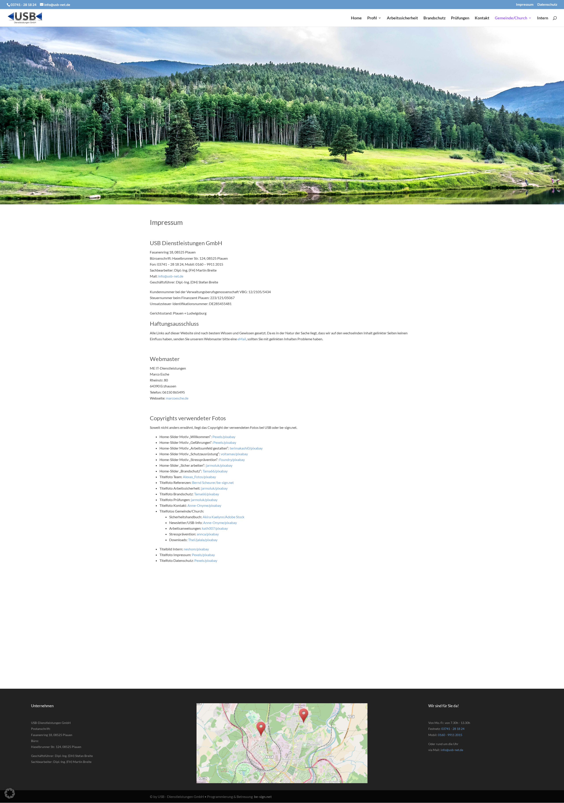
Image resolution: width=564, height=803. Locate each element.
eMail (241, 339)
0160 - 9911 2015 (450, 735)
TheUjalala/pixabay (202, 540)
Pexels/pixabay (223, 437)
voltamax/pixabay (234, 454)
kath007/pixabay (215, 528)
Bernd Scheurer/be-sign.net (213, 482)
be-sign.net (263, 796)
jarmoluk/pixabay (219, 465)
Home (356, 18)
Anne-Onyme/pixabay (204, 505)
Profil (372, 18)
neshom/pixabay (196, 549)
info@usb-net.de (170, 276)
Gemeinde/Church (511, 18)
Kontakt (482, 18)
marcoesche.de (177, 398)
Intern (542, 18)
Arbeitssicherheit (402, 18)
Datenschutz (547, 4)
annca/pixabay (208, 534)
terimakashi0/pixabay (246, 448)
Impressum (524, 4)
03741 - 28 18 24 (452, 729)
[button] (9, 793)
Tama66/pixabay (215, 471)
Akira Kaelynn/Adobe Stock (223, 517)
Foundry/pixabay (232, 459)
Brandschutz (434, 18)
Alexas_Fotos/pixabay (199, 477)
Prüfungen (460, 18)
